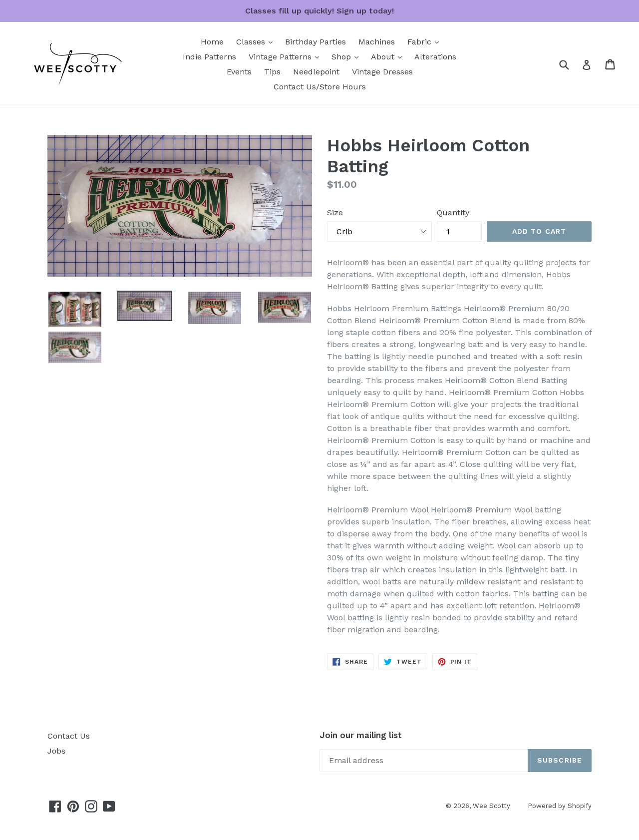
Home (212, 41)
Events (239, 71)
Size (335, 212)
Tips (272, 71)
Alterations (435, 56)
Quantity (453, 212)
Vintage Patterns (286, 56)
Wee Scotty (491, 806)
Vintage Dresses (382, 71)
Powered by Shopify (560, 806)
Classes (257, 41)
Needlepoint (316, 71)
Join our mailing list (361, 735)
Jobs (56, 751)
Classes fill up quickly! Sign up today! (319, 10)
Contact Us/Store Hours (320, 86)
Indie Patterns (209, 56)
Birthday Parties (315, 41)
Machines (376, 41)
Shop (347, 56)
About (389, 56)
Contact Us (68, 736)
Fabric (425, 41)
